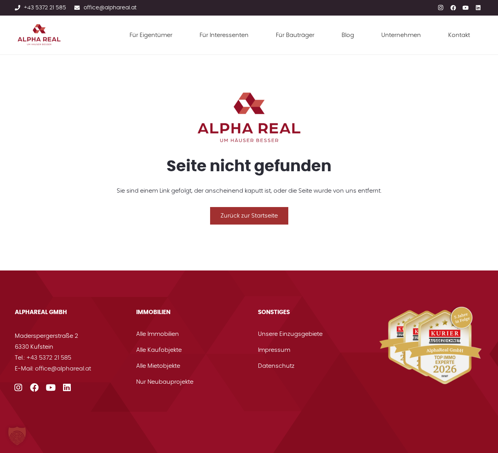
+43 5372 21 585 (48, 358)
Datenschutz (276, 366)
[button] (17, 436)
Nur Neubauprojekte (164, 382)
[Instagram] (440, 7)
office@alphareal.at (63, 369)
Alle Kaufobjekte (159, 350)
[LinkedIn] (478, 7)
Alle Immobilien (157, 334)
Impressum (274, 350)
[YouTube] (465, 7)
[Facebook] (453, 7)
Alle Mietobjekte (158, 366)
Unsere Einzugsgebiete (290, 334)
